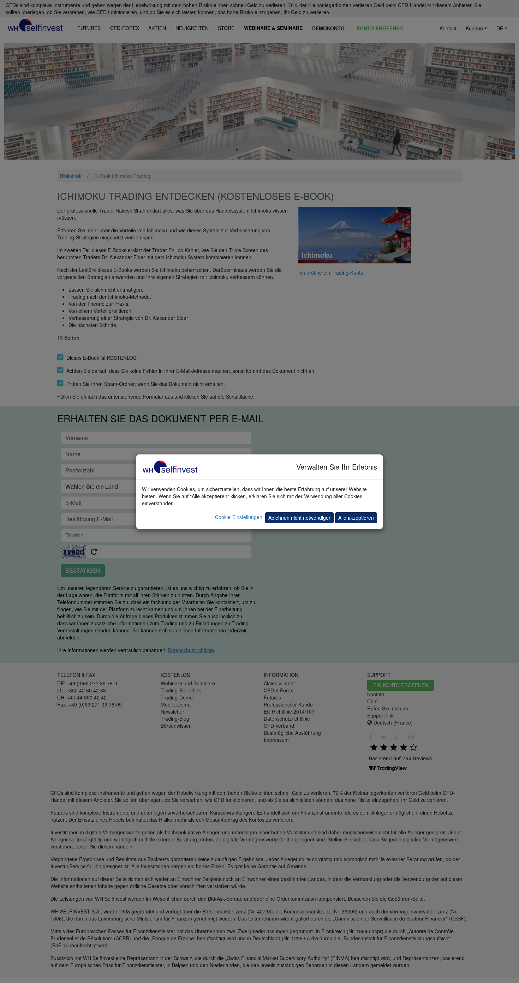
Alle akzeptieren (356, 517)
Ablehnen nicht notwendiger (299, 517)
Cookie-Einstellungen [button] (238, 516)
